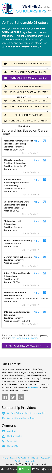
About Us (11, 431)
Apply (36, 140)
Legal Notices (30, 461)
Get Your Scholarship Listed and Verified (26, 413)
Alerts (46, 469)
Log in (42, 7)
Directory (24, 469)
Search (11, 469)
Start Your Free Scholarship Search (27, 346)
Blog (36, 469)
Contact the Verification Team (21, 418)
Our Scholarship (14, 436)
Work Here (12, 441)
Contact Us (12, 446)
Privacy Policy (9, 458)
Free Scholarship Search (23, 338)
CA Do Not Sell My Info (28, 458)
